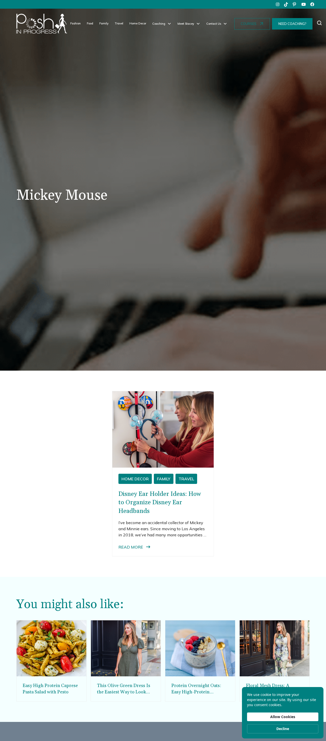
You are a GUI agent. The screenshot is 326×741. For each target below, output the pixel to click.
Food (90, 23)
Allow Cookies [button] (282, 716)
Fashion (75, 23)
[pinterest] (295, 4)
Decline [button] (282, 728)
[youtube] (303, 4)
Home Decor (137, 23)
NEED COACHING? (292, 24)
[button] (161, 24)
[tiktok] (286, 4)
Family (103, 23)
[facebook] (312, 4)
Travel (119, 23)
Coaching (158, 23)
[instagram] (277, 4)
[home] (41, 24)
